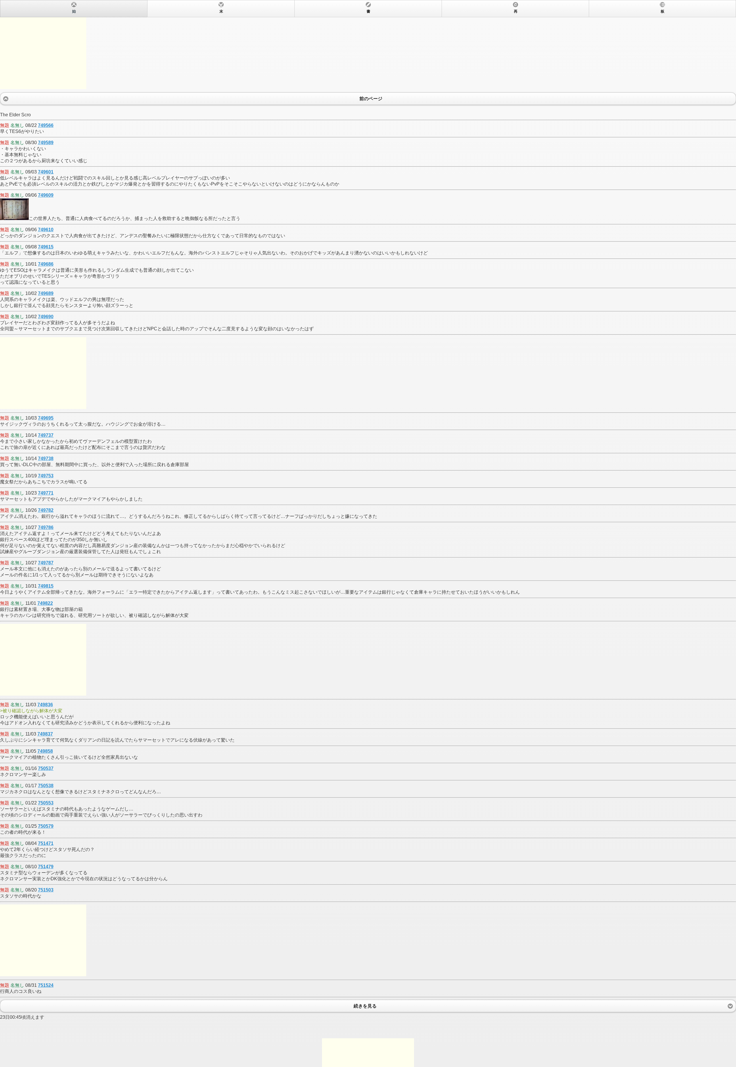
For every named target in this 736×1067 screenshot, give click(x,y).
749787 (45, 562)
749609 (45, 195)
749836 (45, 704)
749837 (45, 734)
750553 (45, 802)
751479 (45, 866)
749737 (45, 435)
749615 (45, 246)
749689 (45, 293)
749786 (45, 527)
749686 (45, 264)
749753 (45, 475)
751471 (45, 843)
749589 (45, 142)
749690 (45, 316)
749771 (45, 493)
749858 (45, 751)
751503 (45, 889)
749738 (45, 458)
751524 (45, 985)
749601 (45, 171)
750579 (45, 826)
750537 (45, 768)
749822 (45, 603)
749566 (45, 125)
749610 (45, 229)
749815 (45, 586)
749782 (45, 510)
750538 (45, 785)
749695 (45, 418)
